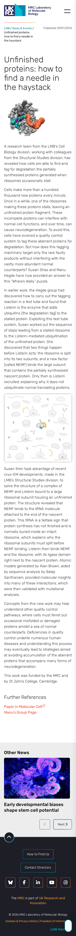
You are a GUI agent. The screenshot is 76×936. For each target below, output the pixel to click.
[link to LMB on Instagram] (65, 882)
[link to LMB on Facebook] (24, 882)
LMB (7, 28)
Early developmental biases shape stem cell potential (33, 807)
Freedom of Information (55, 921)
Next (61, 824)
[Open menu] (67, 11)
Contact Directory (38, 867)
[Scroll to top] (9, 837)
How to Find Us (38, 854)
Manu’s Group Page (20, 712)
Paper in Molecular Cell (23, 706)
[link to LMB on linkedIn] (38, 882)
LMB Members (61, 929)
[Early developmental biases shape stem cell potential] (37, 778)
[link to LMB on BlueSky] (10, 882)
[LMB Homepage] (27, 10)
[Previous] (45, 824)
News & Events (22, 28)
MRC (20, 898)
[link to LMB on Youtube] (52, 882)
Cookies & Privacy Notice (21, 921)
